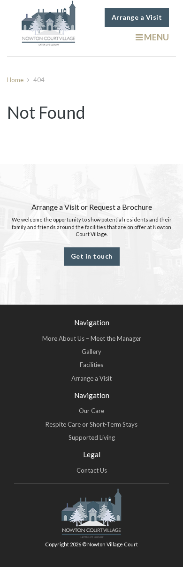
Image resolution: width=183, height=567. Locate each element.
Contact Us (91, 470)
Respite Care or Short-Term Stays (91, 424)
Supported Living (92, 437)
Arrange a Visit (137, 17)
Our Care (91, 410)
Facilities (91, 364)
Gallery (91, 351)
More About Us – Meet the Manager (91, 338)
